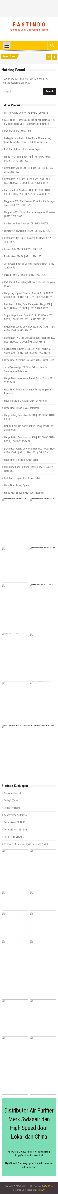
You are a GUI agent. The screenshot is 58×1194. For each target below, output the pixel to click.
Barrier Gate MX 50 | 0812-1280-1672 (23, 249)
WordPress (48, 1186)
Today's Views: (11, 800)
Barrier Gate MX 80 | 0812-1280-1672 (23, 256)
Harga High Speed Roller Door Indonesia (24, 492)
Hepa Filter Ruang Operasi (17, 485)
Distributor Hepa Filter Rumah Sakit (22, 478)
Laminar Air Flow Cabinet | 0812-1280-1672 (26, 223)
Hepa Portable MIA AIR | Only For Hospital (25, 400)
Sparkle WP (40, 1190)
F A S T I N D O (29, 24)
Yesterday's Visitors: (14, 815)
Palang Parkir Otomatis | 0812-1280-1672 (25, 274)
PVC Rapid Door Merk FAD (17, 131)
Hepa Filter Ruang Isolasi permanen (21, 408)
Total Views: (10, 822)
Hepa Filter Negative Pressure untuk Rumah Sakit (29, 360)
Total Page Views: (13, 836)
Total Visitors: (11, 829)
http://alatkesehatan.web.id (29, 1155)
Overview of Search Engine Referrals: (23, 844)
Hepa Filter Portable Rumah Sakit (21, 459)
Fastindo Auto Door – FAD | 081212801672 (26, 112)
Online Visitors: (11, 793)
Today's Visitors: (12, 807)
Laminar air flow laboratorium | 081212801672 (27, 230)
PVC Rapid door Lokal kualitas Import (23, 149)
